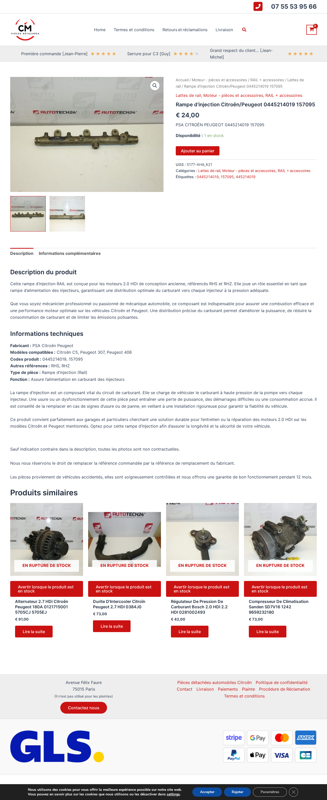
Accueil (182, 80)
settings (173, 794)
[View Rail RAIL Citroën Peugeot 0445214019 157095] (28, 214)
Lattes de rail (188, 95)
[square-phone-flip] (258, 6)
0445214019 (208, 177)
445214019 (245, 177)
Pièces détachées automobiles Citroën (214, 682)
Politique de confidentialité (282, 682)
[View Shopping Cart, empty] (311, 30)
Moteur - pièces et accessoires (219, 80)
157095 (227, 177)
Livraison (205, 689)
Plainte (248, 689)
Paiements (228, 689)
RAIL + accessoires (267, 80)
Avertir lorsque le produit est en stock (46, 588)
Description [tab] (21, 253)
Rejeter (237, 792)
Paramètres (270, 792)
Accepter (207, 792)
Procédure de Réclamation (284, 689)
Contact (184, 689)
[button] (244, 30)
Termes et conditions (244, 696)
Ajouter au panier (197, 150)
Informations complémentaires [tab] (70, 253)
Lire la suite (34, 631)
